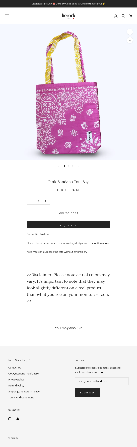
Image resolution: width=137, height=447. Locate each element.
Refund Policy (16, 385)
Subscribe (87, 393)
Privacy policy (16, 379)
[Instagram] (9, 418)
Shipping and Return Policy (24, 391)
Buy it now (68, 226)
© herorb (13, 438)
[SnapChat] (17, 418)
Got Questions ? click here (23, 373)
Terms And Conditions (21, 397)
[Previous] (57, 166)
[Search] (123, 15)
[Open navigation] (7, 15)
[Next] (79, 166)
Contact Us (14, 367)
